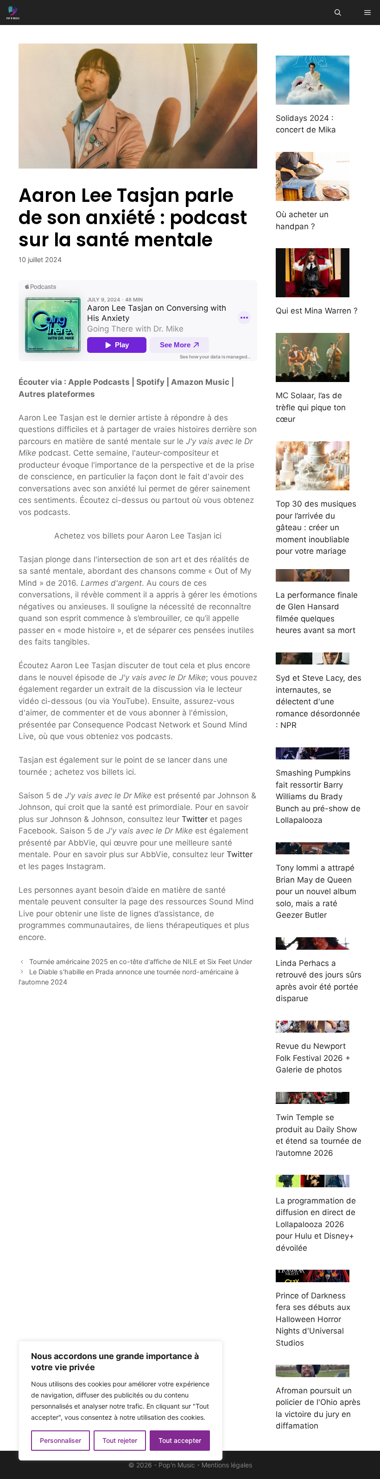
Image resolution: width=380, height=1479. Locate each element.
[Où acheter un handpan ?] (312, 195)
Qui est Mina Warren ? (317, 310)
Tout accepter (179, 1440)
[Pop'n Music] (13, 12)
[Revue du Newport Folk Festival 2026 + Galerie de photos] (312, 1026)
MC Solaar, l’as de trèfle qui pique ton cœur (311, 407)
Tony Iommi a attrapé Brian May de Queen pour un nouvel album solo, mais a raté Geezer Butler (316, 891)
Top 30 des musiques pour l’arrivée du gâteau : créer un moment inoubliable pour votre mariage (316, 527)
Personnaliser (60, 1440)
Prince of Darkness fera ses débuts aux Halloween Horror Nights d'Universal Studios (313, 1319)
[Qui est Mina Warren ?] (312, 291)
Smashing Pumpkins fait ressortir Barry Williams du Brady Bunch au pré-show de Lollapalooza (318, 796)
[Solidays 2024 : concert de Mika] (312, 98)
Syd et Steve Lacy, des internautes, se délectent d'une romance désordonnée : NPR (318, 701)
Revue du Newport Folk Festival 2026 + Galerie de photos (313, 1057)
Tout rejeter (119, 1440)
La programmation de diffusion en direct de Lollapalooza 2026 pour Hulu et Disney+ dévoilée (316, 1224)
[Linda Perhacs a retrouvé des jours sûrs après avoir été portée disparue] (312, 943)
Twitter (195, 819)
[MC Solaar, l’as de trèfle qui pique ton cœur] (312, 376)
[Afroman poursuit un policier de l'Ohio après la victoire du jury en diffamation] (312, 1370)
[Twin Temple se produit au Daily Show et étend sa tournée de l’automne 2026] (312, 1098)
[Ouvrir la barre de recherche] (338, 12)
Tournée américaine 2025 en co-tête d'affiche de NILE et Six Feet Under (140, 961)
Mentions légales (227, 1465)
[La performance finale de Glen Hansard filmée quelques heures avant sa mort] (312, 575)
